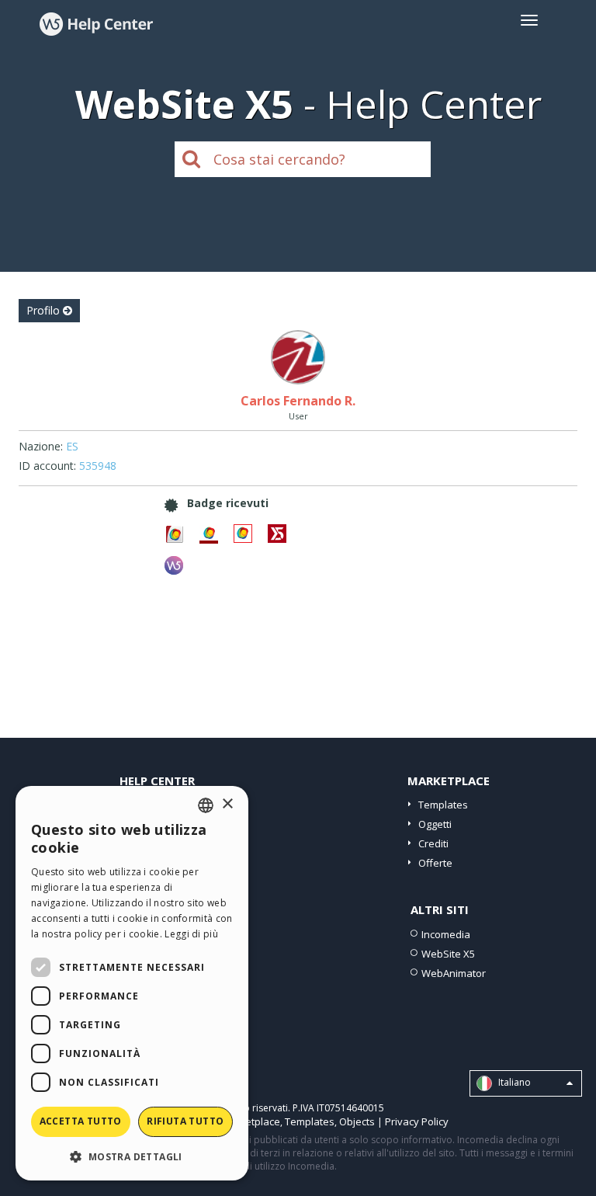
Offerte (435, 863)
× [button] (227, 804)
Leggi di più (191, 933)
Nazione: (41, 446)
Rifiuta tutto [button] (185, 1121)
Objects (357, 1121)
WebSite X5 (448, 954)
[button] (132, 1156)
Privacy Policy (417, 1121)
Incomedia (445, 934)
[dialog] (132, 983)
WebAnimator (453, 973)
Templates (443, 805)
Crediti (433, 843)
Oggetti (435, 824)
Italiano (513, 1082)
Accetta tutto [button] (81, 1121)
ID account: (47, 465)
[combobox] (205, 805)
